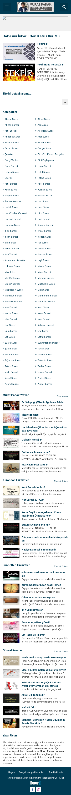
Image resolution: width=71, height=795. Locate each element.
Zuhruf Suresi (12, 384)
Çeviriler (9, 154)
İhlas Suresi (11, 230)
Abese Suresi (12, 119)
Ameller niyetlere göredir (36, 622)
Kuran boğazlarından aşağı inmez (41, 585)
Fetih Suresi (11, 189)
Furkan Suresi (45, 189)
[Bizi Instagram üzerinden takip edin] (38, 789)
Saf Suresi (10, 336)
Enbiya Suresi (12, 172)
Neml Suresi (44, 313)
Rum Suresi (11, 331)
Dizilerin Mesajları (32, 439)
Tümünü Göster (61, 481)
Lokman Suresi (12, 266)
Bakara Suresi (12, 142)
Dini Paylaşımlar (46, 160)
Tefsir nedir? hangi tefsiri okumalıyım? (44, 657)
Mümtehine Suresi (47, 295)
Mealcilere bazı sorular (35, 464)
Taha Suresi (44, 348)
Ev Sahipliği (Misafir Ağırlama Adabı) (43, 402)
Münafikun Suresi (14, 301)
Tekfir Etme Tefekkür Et (50, 64)
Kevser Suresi (45, 254)
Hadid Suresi (11, 207)
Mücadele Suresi (46, 283)
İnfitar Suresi (44, 230)
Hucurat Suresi (13, 219)
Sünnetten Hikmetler (48, 342)
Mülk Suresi (44, 289)
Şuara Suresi (11, 342)
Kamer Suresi (12, 248)
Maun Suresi (44, 272)
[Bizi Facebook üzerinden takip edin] (32, 789)
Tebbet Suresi (45, 354)
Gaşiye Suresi (12, 195)
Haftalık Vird (29, 707)
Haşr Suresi (44, 207)
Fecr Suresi (44, 183)
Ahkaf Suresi (44, 119)
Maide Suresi (44, 266)
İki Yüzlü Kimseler (32, 609)
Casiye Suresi (45, 148)
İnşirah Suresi (45, 236)
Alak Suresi (11, 130)
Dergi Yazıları (11, 160)
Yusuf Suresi (11, 378)
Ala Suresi (43, 124)
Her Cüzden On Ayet (16, 213)
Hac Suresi (43, 201)
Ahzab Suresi (12, 124)
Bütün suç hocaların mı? (36, 452)
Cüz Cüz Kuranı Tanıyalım (51, 154)
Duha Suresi (11, 166)
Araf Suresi (43, 136)
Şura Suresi (11, 348)
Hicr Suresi (43, 213)
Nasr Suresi (44, 307)
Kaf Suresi (43, 242)
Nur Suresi (10, 325)
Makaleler (10, 272)
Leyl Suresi (43, 260)
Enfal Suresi (44, 172)
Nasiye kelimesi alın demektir (39, 549)
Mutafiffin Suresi (46, 301)
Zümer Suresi (45, 384)
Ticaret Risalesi (30, 414)
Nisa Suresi (11, 319)
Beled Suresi (44, 142)
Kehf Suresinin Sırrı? (33, 487)
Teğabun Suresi (13, 360)
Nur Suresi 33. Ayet (33, 499)
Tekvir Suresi (11, 366)
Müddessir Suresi (14, 289)
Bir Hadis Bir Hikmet (33, 634)
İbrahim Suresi (45, 225)
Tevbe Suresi (44, 366)
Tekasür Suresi (45, 360)
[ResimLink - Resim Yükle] (36, 784)
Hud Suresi (43, 219)
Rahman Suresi (46, 325)
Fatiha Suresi (44, 177)
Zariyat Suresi (45, 378)
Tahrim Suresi (12, 354)
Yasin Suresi (11, 372)
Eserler (8, 177)
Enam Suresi (44, 166)
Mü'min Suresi (12, 283)
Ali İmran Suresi (46, 130)
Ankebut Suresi (13, 136)
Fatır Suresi (11, 183)
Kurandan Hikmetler (15, 260)
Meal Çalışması (12, 278)
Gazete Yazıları (45, 195)
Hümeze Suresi (13, 225)
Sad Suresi (43, 331)
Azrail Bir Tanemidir (33, 694)
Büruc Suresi (11, 148)
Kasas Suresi (44, 248)
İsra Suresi (10, 242)
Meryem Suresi (46, 278)
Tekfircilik (42, 43)
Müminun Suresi (13, 295)
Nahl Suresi (11, 307)
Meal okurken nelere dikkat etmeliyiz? (44, 670)
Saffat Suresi (44, 336)
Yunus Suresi (45, 372)
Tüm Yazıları (62, 396)
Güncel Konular (13, 201)
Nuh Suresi (43, 319)
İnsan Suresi (11, 236)
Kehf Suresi (11, 254)
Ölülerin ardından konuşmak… (39, 597)
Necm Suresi (11, 313)
